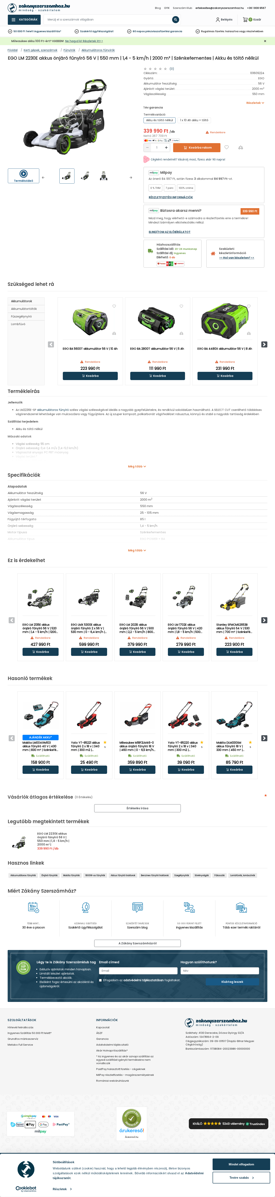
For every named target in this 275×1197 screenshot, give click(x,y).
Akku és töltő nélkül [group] (159, 120)
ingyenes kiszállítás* (47, 31)
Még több (135, 466)
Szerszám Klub (182, 8)
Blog (158, 8)
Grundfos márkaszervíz (23, 1039)
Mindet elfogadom (241, 1164)
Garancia (102, 1039)
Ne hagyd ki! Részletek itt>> (84, 41)
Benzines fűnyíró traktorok (155, 875)
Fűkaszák (219, 875)
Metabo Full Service (20, 1045)
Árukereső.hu (131, 1137)
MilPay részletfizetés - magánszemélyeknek (125, 1075)
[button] (43, 177)
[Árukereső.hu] (132, 1118)
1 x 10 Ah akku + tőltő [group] (194, 120)
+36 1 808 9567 (256, 8)
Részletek (60, 1189)
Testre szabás (239, 1177)
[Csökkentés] (147, 148)
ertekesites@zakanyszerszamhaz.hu (219, 8)
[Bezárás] (265, 41)
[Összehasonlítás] (240, 147)
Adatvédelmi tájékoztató (112, 1045)
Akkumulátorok (21, 301)
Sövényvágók (202, 875)
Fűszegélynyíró (21, 316)
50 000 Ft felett (23, 31)
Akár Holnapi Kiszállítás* (112, 1050)
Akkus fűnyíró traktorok (123, 875)
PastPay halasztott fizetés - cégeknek (120, 1069)
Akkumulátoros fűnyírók (23, 875)
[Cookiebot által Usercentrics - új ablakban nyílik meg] (26, 1189)
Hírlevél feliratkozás (20, 1027)
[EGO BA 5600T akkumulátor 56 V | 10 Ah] (90, 321)
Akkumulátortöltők (24, 309)
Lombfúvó (18, 324)
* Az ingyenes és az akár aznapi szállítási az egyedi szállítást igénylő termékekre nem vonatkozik (125, 1060)
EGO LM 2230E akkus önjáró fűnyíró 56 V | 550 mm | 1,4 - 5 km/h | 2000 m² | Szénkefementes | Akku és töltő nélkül (54, 843)
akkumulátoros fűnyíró (53, 410)
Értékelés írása (137, 808)
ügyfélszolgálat (103, 31)
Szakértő (86, 31)
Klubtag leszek (232, 982)
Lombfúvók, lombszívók (242, 875)
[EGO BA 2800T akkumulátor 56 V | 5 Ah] (158, 321)
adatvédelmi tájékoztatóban (143, 980)
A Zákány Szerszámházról (138, 943)
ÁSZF (99, 1033)
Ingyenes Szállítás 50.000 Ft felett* (30, 1033)
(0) (172, 69)
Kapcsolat (103, 1027)
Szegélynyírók (181, 875)
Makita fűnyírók (71, 875)
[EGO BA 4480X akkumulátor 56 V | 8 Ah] (225, 321)
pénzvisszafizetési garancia (163, 31)
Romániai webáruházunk (112, 1081)
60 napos (139, 31)
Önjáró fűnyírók (49, 875)
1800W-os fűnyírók (95, 875)
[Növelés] (166, 148)
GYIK (167, 8)
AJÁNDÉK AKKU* (40, 737)
